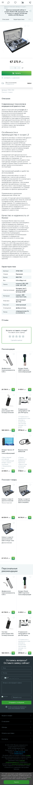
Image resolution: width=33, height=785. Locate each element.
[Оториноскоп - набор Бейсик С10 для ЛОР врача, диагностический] (24, 400)
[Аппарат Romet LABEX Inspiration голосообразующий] (24, 360)
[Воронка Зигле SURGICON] (24, 441)
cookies (28, 755)
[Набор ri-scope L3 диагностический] (8, 490)
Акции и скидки (7, 715)
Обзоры (4, 727)
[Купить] (13, 389)
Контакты (5, 739)
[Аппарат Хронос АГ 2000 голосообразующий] (8, 441)
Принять (16, 782)
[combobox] (5, 677)
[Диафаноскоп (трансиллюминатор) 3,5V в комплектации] (8, 360)
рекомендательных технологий (21, 764)
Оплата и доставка (8, 733)
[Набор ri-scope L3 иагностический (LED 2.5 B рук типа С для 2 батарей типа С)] (8, 528)
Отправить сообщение (16, 702)
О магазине (5, 721)
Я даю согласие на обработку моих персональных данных (17, 707)
